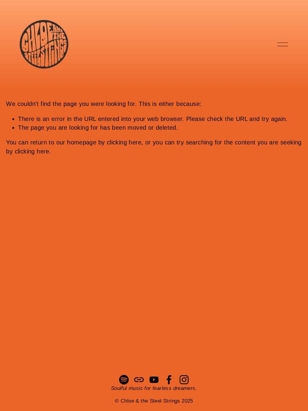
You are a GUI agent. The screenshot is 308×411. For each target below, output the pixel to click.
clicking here (124, 142)
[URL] (139, 380)
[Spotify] (124, 380)
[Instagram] (184, 380)
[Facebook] (169, 380)
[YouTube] (154, 380)
